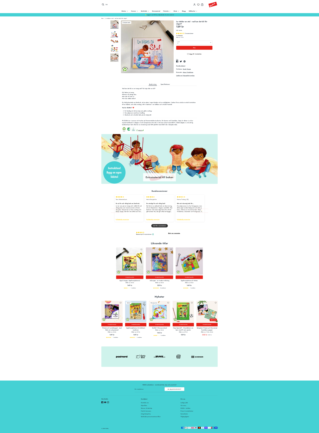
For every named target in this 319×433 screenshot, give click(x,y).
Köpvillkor (144, 405)
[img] (120, 197)
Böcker (124, 11)
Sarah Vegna (187, 69)
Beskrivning (152, 84)
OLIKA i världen (185, 408)
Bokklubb (144, 11)
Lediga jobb (184, 403)
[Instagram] (108, 402)
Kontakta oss (145, 403)
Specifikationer (165, 84)
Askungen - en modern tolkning (159, 281)
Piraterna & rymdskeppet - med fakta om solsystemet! (112, 329)
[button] (180, 33)
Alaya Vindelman (188, 72)
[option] (159, 14)
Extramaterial (156, 11)
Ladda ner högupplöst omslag (185, 76)
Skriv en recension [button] (174, 233)
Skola (175, 11)
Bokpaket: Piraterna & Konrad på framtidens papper (207, 329)
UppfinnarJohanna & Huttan (189, 281)
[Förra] (104, 315)
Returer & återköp (146, 408)
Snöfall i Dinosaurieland (159, 328)
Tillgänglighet (185, 417)
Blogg (184, 11)
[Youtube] (105, 402)
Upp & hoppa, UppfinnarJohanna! (130, 281)
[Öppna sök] (103, 4)
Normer (133, 11)
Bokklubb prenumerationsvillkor (151, 417)
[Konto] (194, 4)
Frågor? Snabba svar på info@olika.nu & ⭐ (159, 15)
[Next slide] (202, 211)
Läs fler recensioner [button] (159, 226)
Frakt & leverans (146, 411)
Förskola (166, 11)
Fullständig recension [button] (122, 219)
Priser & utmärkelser (187, 411)
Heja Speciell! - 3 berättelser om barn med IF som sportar (183, 329)
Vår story (183, 405)
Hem (102, 18)
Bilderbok (180, 35)
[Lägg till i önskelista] (141, 249)
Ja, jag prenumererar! (174, 389)
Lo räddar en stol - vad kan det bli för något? (116, 18)
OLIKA (107, 428)
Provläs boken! (180, 66)
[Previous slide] (117, 211)
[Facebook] (102, 402)
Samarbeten (184, 414)
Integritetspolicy (146, 414)
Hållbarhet (192, 11)
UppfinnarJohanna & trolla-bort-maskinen (135, 329)
